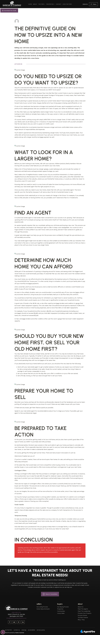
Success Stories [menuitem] (82, 615)
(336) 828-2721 (16, 612)
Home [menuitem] (30, 4)
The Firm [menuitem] (41, 4)
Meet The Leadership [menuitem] (84, 611)
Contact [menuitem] (58, 4)
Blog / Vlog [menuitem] (81, 619)
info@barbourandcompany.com (16, 618)
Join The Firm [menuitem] (67, 4)
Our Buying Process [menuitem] (63, 607)
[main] (50, 287)
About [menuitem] (35, 4)
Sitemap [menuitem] (24, 630)
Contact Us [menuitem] (17, 630)
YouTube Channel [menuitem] (83, 617)
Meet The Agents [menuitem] (83, 609)
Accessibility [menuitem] (31, 630)
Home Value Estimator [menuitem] (43, 609)
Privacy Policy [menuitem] (41, 630)
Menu (94, 4)
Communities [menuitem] (61, 611)
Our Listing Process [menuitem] (42, 607)
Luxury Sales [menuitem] (61, 613)
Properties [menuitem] (50, 4)
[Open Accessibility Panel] (3, 632)
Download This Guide (10, 10)
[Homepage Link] (12, 4)
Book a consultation (51, 594)
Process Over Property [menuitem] (84, 613)
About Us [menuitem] (80, 607)
